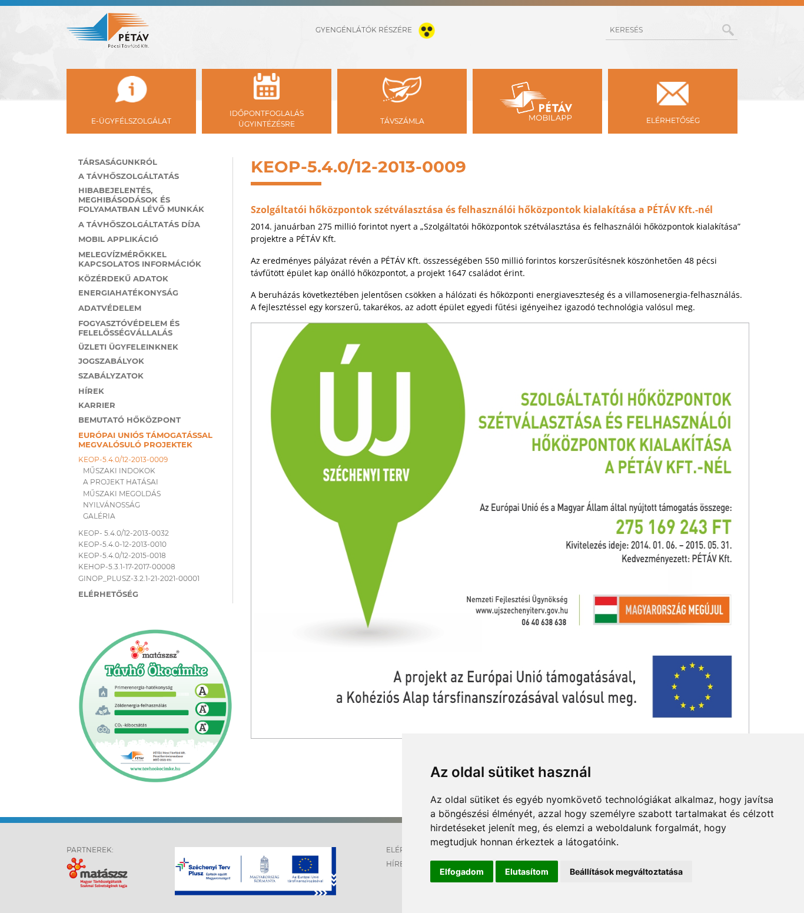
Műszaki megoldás (122, 493)
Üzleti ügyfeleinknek (128, 346)
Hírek (91, 391)
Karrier (96, 405)
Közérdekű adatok (123, 278)
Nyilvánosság (111, 504)
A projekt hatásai (120, 481)
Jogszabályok (111, 361)
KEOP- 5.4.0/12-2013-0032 (123, 533)
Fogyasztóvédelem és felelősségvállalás (129, 327)
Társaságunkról (117, 162)
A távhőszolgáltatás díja (139, 224)
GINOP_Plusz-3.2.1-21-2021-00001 (139, 578)
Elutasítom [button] (527, 871)
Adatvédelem (109, 308)
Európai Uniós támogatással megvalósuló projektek (145, 439)
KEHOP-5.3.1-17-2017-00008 (126, 566)
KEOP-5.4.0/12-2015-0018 (122, 555)
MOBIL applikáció (118, 239)
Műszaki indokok (119, 470)
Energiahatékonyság (128, 292)
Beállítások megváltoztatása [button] (626, 871)
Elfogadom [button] (462, 871)
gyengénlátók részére (364, 29)
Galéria (99, 516)
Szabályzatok (111, 375)
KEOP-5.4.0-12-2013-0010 (122, 544)
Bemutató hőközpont (129, 419)
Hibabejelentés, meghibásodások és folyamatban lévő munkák (141, 199)
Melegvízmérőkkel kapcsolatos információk (139, 259)
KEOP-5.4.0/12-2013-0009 (123, 459)
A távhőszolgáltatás (128, 176)
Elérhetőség (108, 594)
